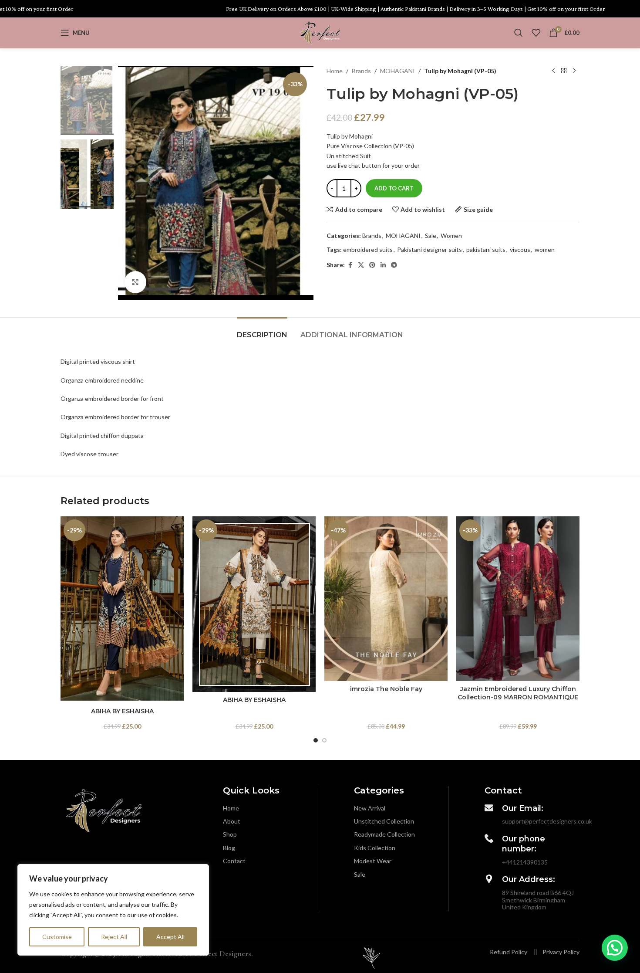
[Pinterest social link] (372, 265)
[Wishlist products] (536, 32)
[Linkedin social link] (383, 265)
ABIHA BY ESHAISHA (122, 711)
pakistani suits (485, 249)
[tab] (262, 330)
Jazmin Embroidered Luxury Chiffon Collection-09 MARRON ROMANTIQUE (518, 693)
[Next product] (574, 71)
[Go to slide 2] (324, 740)
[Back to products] (564, 71)
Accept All (170, 936)
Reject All (114, 936)
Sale (430, 235)
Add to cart (394, 188)
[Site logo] (320, 32)
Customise (57, 936)
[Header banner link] (320, 8)
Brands (361, 71)
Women (451, 235)
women (545, 249)
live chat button (359, 165)
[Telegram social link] (394, 265)
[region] (113, 910)
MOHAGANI (397, 71)
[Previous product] (553, 71)
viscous (520, 249)
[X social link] (361, 265)
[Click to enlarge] (135, 282)
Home (335, 71)
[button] (615, 948)
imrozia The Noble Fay (386, 689)
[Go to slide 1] (315, 740)
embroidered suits (368, 249)
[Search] (518, 32)
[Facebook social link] (350, 265)
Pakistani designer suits (429, 249)
